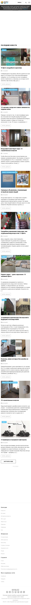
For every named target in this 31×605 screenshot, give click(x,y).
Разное (2, 553)
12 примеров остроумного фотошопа (14, 440)
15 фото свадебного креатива (11, 68)
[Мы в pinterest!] (18, 592)
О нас (2, 560)
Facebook (3, 576)
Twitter (2, 581)
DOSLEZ (15, 590)
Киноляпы (3, 542)
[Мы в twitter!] (13, 592)
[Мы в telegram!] (10, 592)
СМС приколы (4, 539)
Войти (19, 2)
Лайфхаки (3, 527)
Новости (3, 510)
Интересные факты (6, 516)
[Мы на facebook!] (7, 592)
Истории (3, 513)
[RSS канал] (24, 592)
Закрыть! (25, 9)
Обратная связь (5, 566)
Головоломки (4, 537)
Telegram (3, 579)
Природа (3, 524)
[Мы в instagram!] (16, 592)
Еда (2, 530)
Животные (3, 521)
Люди (2, 550)
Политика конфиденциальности (9, 569)
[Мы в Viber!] (21, 592)
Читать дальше (6, 84)
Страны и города (5, 545)
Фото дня (3, 518)
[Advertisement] (15, 27)
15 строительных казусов (10, 400)
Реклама (3, 563)
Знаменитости (4, 548)
